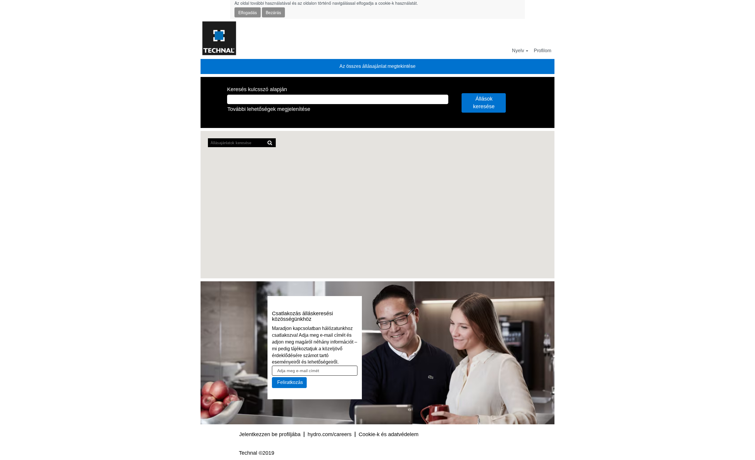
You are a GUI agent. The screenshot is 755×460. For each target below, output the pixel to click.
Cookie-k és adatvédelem (388, 434)
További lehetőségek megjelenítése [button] (268, 109)
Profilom (542, 50)
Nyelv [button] (518, 50)
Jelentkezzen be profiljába (270, 434)
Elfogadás (247, 12)
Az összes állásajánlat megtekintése (377, 66)
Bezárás (273, 12)
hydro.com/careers (330, 434)
